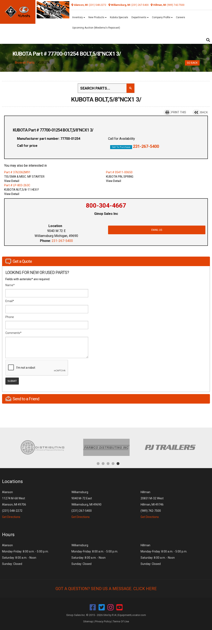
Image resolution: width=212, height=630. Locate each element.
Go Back (192, 62)
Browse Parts (25, 63)
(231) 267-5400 (140, 5)
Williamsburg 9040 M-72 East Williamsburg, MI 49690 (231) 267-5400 (86, 504)
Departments (139, 17)
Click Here (145, 588)
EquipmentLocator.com (132, 615)
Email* (9, 301)
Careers (180, 17)
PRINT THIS (178, 112)
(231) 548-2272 (97, 5)
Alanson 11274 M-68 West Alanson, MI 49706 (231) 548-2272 (14, 504)
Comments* (13, 333)
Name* (10, 285)
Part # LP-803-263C (17, 185)
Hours (8, 534)
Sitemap (88, 621)
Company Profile (161, 17)
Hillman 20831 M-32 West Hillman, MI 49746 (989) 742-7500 (152, 504)
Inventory (77, 17)
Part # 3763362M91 (17, 172)
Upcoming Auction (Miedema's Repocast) (96, 27)
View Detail (11, 181)
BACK (204, 112)
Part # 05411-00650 (119, 172)
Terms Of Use (121, 621)
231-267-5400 (146, 146)
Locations (12, 481)
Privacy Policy (103, 621)
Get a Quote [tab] (22, 261)
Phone (9, 317)
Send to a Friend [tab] (26, 398)
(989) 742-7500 (175, 5)
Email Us (156, 229)
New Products (96, 17)
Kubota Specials (119, 17)
